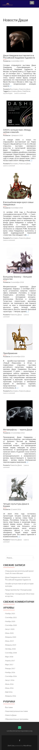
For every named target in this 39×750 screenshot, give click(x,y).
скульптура (7, 93)
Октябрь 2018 (10, 649)
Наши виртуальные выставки (16, 711)
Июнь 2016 (9, 688)
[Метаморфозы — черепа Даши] (20, 413)
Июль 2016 (9, 684)
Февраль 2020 (10, 637)
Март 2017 (9, 664)
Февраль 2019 (10, 645)
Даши (19, 91)
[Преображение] (20, 337)
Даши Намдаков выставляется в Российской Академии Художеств (19, 56)
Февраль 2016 (10, 696)
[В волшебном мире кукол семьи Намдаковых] (20, 186)
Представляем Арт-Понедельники (18, 590)
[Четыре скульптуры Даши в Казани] (20, 487)
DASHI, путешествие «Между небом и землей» (17, 131)
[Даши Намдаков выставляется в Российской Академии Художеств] (20, 39)
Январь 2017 (10, 668)
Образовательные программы (16, 719)
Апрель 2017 (10, 661)
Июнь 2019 (9, 641)
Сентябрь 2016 (11, 676)
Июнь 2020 (9, 633)
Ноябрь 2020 (10, 621)
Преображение (10, 353)
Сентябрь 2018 (11, 653)
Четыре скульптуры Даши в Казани (16, 505)
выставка (13, 91)
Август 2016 (9, 680)
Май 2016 (8, 692)
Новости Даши (25, 89)
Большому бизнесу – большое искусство (17, 277)
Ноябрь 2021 (10, 613)
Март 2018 (9, 657)
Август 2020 (9, 629)
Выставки (14, 89)
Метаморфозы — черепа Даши (17, 429)
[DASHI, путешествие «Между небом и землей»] (20, 113)
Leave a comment (20, 93)
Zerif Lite (11, 745)
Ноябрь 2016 (10, 672)
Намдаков (26, 91)
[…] (10, 86)
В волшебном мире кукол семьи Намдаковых (18, 203)
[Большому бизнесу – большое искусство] (20, 260)
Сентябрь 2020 (11, 625)
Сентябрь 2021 (11, 617)
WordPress (27, 745)
